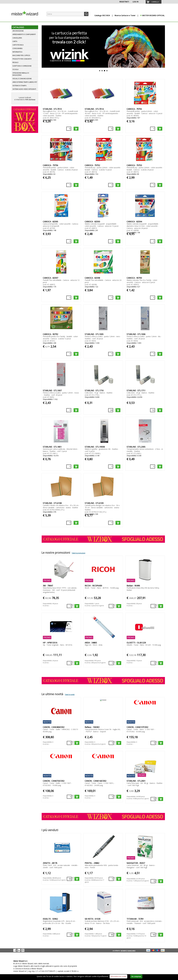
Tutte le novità (69, 695)
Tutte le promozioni (78, 553)
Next (163, 46)
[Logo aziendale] (27, 19)
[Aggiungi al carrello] (76, 129)
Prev (43, 46)
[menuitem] (153, 2)
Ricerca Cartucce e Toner (125, 15)
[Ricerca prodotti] (86, 14)
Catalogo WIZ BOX (102, 15)
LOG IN (135, 1)
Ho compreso (136, 976)
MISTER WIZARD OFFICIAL (153, 15)
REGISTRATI (124, 1)
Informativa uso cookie (118, 976)
